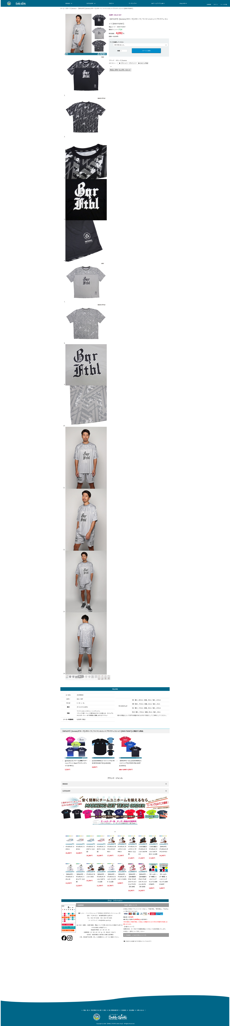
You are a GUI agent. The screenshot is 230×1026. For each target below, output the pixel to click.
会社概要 (131, 1010)
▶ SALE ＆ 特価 (143, 63)
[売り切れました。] (140, 45)
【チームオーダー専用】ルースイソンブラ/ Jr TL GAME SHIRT (163, 879)
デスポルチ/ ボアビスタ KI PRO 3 (111, 849)
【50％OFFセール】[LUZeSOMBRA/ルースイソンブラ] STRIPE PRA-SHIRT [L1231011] (130, 763)
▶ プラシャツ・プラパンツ (127, 63)
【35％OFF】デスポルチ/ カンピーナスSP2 (122, 876)
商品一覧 (85, 1010)
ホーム (62, 8)
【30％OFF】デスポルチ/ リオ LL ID (70, 876)
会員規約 (123, 1010)
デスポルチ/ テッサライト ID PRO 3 (122, 849)
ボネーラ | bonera (71, 8)
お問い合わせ (140, 1010)
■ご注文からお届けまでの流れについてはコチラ (137, 941)
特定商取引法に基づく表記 (98, 1010)
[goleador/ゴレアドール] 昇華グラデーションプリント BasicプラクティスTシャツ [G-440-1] (76, 763)
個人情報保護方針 (114, 1010)
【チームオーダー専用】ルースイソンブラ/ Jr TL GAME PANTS (153, 879)
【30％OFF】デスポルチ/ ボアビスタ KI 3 (163, 849)
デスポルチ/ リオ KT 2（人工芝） (90, 849)
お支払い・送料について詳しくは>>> (133, 931)
